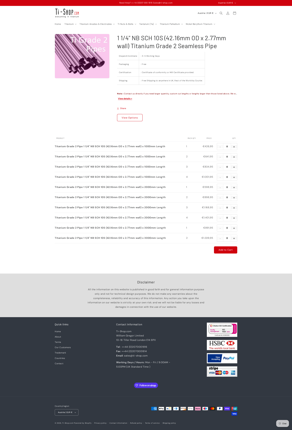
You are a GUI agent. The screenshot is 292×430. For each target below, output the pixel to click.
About (58, 336)
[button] (70, 24)
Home (58, 331)
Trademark (60, 352)
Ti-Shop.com (67, 423)
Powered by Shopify (83, 423)
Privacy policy (100, 423)
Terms (58, 342)
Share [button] (123, 108)
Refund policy (136, 423)
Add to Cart (226, 249)
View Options (130, 117)
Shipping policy (169, 423)
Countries (60, 358)
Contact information (118, 423)
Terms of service (152, 423)
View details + (125, 98)
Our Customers (63, 347)
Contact (59, 363)
